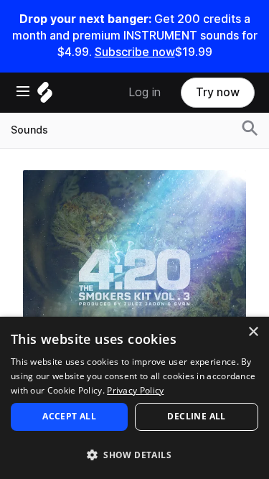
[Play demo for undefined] (135, 281)
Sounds (29, 130)
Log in (144, 92)
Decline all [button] (196, 416)
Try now (218, 92)
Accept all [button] (69, 416)
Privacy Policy (135, 390)
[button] (134, 454)
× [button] (252, 332)
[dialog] (134, 398)
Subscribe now (135, 52)
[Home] (44, 95)
